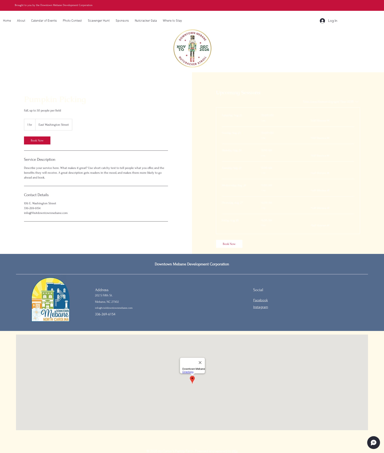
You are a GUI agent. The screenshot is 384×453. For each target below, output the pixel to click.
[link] (37, 140)
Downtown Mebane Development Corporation (192, 264)
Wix (235, 451)
